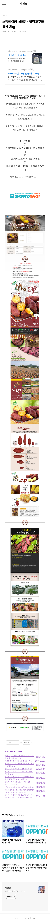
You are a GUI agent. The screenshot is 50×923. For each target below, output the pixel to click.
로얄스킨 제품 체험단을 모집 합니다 (17, 769)
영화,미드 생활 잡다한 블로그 (15, 891)
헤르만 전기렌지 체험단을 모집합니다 (18, 761)
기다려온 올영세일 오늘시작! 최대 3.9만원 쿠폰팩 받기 (17, 54)
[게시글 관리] (17, 742)
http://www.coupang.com (18, 69)
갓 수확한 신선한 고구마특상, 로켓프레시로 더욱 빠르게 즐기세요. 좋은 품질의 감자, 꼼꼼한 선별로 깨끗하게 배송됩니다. (25, 78)
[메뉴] (4, 3)
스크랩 (7, 751)
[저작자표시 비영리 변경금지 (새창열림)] (35, 742)
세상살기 (25, 4)
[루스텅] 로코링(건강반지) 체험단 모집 (18, 787)
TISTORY (26, 918)
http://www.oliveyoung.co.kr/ (20, 51)
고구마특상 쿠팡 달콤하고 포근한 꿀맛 (25, 73)
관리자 (34, 918)
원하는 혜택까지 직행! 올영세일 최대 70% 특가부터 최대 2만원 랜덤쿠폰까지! (17, 60)
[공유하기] (14, 742)
